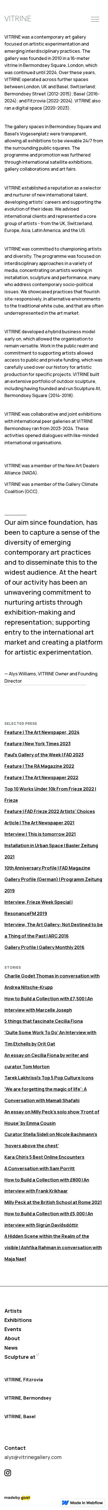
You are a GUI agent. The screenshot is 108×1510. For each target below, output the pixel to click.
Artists (13, 1310)
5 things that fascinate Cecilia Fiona (43, 1021)
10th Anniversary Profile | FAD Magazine (47, 868)
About (12, 1338)
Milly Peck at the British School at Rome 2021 (53, 1202)
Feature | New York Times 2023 (37, 744)
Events (12, 1329)
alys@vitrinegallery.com (32, 1457)
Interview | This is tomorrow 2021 (40, 834)
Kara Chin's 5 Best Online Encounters (44, 1157)
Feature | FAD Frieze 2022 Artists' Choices (49, 811)
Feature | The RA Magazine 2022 (39, 766)
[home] (17, 19)
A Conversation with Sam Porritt (39, 1168)
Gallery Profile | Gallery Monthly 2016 (44, 947)
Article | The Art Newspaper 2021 (39, 823)
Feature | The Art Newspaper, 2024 (41, 732)
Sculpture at (19, 1357)
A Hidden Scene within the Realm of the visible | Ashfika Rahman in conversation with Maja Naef (53, 1247)
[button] (95, 18)
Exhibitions (18, 1320)
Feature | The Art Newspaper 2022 (41, 777)
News (11, 1347)
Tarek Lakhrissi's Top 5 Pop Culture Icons (49, 1078)
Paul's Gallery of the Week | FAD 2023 (44, 755)
